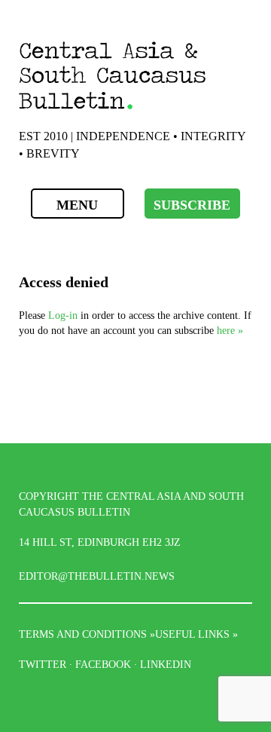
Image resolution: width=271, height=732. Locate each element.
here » (230, 330)
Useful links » (196, 634)
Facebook (103, 664)
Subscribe (192, 205)
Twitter (42, 664)
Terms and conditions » (87, 634)
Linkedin (165, 664)
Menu (77, 205)
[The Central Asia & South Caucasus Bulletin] (135, 75)
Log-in (63, 315)
